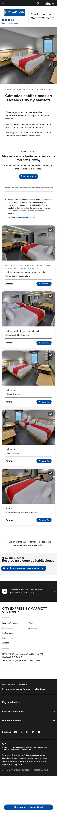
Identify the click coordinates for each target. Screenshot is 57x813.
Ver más (9, 283)
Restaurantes (7, 633)
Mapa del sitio (7, 764)
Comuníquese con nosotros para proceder (23, 568)
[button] (37, 3)
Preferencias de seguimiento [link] (12, 755)
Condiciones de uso (9, 758)
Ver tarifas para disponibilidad (20, 217)
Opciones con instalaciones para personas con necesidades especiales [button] (28, 267)
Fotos (30, 623)
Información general (10, 623)
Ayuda (17, 764)
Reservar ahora (28, 176)
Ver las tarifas (44, 284)
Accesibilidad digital (38, 761)
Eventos (5, 643)
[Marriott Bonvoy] (48, 3)
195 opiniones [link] (13, 23)
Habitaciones (7, 628)
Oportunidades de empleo (35, 755)
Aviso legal (33, 628)
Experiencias (7, 638)
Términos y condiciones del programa (33, 758)
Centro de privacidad (9, 761)
